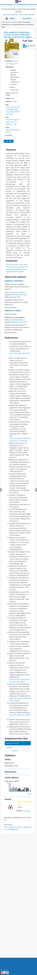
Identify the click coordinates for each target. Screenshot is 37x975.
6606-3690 (16, 297)
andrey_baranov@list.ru (17, 292)
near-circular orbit (20, 264)
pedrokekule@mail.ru (17, 320)
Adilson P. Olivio (13, 310)
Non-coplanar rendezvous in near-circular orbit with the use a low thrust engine (17, 24)
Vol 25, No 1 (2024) (17, 22)
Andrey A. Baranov (14, 281)
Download (14, 751)
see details (27, 811)
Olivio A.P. (13, 64)
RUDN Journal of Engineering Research (18, 7)
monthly (30, 794)
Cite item (8, 141)
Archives (26, 18)
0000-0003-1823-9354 (19, 295)
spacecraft (9, 264)
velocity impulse (11, 267)
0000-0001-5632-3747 (19, 322)
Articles (14, 101)
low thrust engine (17, 272)
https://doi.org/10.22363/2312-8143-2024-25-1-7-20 (13, 122)
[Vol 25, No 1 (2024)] (12, 58)
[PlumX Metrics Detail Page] (10, 807)
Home (3, 22)
